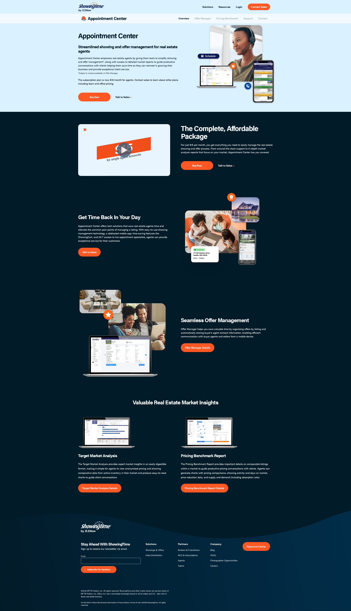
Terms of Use (135, 602)
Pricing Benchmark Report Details (204, 488)
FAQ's (213, 555)
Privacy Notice (123, 602)
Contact (262, 18)
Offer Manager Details (197, 347)
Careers (214, 566)
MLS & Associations (188, 555)
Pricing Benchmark (227, 18)
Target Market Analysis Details (99, 488)
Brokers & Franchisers (189, 550)
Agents (181, 560)
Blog (212, 550)
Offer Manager (203, 18)
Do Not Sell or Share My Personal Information (98, 602)
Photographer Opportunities (223, 560)
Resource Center (256, 546)
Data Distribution (154, 555)
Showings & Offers (155, 550)
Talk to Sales (122, 97)
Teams (181, 566)
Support (248, 18)
